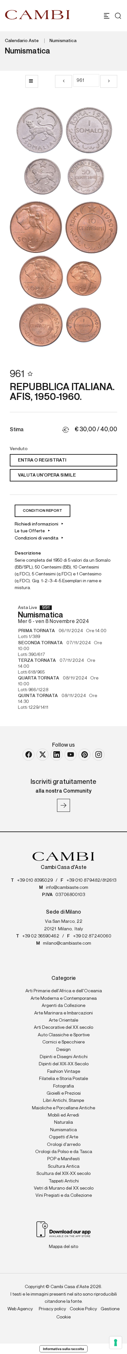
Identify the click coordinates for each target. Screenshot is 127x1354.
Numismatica (63, 40)
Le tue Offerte (30, 531)
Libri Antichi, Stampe (63, 1100)
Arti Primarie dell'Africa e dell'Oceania (63, 991)
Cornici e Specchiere (63, 1042)
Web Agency (20, 1309)
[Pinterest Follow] (84, 755)
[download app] (63, 1228)
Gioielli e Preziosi (64, 1093)
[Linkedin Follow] (56, 755)
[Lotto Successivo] (108, 81)
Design (63, 1049)
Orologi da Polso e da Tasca (63, 1151)
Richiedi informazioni (36, 524)
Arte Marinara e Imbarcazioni (63, 1013)
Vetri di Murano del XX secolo (63, 1188)
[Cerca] (116, 16)
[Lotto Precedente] (63, 81)
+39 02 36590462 (40, 936)
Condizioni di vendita (36, 538)
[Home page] (37, 14)
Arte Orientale (63, 1020)
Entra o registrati (42, 460)
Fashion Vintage (63, 1071)
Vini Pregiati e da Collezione (63, 1195)
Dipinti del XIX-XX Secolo (64, 1064)
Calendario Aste (22, 40)
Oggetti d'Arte (63, 1137)
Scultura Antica (63, 1166)
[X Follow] (42, 755)
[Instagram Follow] (98, 755)
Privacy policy (52, 1309)
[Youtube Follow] (70, 755)
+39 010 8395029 (35, 880)
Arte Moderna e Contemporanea (64, 998)
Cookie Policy (83, 1309)
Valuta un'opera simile (47, 475)
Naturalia (63, 1122)
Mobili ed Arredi (63, 1115)
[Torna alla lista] (31, 81)
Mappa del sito (63, 1246)
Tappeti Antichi (64, 1181)
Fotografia (63, 1086)
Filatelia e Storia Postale (63, 1078)
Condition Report (42, 511)
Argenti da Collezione (63, 1005)
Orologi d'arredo (63, 1144)
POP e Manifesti (63, 1159)
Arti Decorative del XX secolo (63, 1027)
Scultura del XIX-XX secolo (63, 1173)
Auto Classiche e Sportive (64, 1035)
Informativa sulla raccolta (63, 1349)
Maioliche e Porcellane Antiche (63, 1108)
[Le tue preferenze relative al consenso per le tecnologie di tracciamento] (115, 1342)
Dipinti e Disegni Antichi (64, 1057)
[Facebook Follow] (28, 755)
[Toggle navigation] (107, 16)
